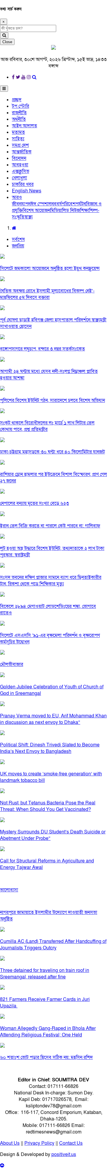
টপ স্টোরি (20, 106)
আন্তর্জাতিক (22, 152)
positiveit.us (63, 1154)
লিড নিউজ (71, 210)
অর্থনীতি (19, 119)
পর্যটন (80, 204)
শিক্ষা (84, 210)
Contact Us (71, 1143)
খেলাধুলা (19, 178)
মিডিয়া (56, 210)
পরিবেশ (68, 204)
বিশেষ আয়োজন (36, 210)
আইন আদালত (24, 126)
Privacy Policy (39, 1143)
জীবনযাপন (21, 204)
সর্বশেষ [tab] (18, 239)
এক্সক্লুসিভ (20, 171)
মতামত (18, 132)
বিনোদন (19, 158)
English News (26, 191)
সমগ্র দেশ (20, 145)
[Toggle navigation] (4, 89)
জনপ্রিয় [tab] (18, 246)
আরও (17, 197)
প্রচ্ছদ (16, 99)
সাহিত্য (18, 139)
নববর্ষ (56, 204)
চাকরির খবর (23, 184)
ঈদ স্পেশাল (41, 204)
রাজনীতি (19, 113)
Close (7, 42)
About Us (10, 1143)
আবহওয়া (20, 165)
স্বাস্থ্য (28, 217)
